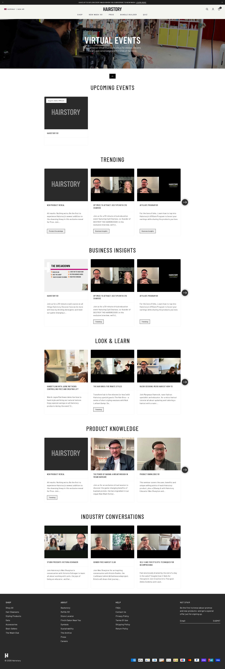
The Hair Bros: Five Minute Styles (107, 386)
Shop (80, 15)
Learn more (141, 2)
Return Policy (122, 628)
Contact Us (121, 612)
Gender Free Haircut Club (104, 562)
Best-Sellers (11, 628)
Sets (8, 620)
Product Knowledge (56, 231)
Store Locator (67, 616)
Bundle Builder (128, 15)
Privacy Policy (122, 616)
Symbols (65, 624)
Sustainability (67, 628)
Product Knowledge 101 (149, 474)
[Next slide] (185, 202)
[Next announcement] (222, 2)
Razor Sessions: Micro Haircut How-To (156, 386)
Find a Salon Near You (71, 620)
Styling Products (13, 616)
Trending (98, 322)
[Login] (213, 9)
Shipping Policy (123, 624)
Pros (111, 15)
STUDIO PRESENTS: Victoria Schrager (62, 562)
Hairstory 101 (52, 133)
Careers (64, 641)
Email (182, 620)
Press (63, 637)
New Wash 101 (96, 15)
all (113, 76)
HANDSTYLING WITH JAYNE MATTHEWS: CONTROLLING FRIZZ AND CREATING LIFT (63, 387)
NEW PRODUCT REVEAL (55, 205)
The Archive (66, 632)
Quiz (145, 15)
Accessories (11, 624)
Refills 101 (65, 612)
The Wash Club (12, 632)
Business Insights (101, 231)
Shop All (9, 607)
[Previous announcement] (3, 2)
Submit (216, 620)
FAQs (118, 607)
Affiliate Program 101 (149, 205)
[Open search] (207, 9)
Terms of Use (122, 620)
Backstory (65, 607)
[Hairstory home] (112, 9)
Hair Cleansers (12, 612)
